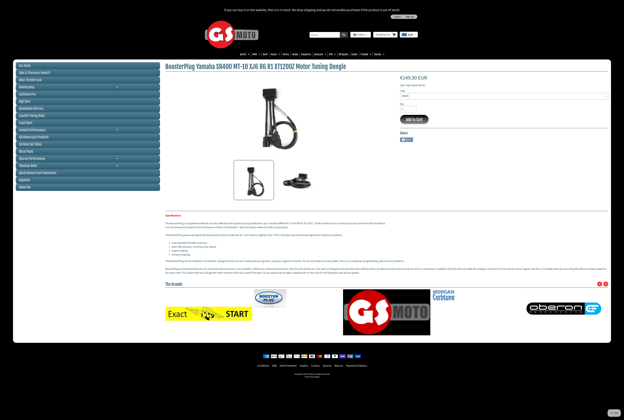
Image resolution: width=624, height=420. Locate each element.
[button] (360, 35)
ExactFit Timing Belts (32, 116)
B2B (274, 366)
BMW (256, 55)
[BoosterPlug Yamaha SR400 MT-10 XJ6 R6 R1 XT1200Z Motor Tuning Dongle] (254, 180)
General (327, 366)
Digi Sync (24, 101)
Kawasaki (320, 55)
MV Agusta (343, 54)
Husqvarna (306, 54)
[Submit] (344, 35)
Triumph (366, 55)
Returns (338, 366)
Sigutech (24, 180)
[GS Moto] (231, 34)
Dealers (304, 366)
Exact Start (25, 123)
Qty (402, 104)
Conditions (263, 366)
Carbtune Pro (27, 94)
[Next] (605, 284)
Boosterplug (82, 88)
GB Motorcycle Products (34, 137)
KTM (333, 55)
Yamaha (379, 55)
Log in (397, 16)
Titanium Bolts (82, 166)
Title (402, 91)
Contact (315, 366)
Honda (295, 54)
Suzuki (354, 54)
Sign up (410, 16)
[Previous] (599, 284)
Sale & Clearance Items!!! (34, 73)
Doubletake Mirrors (31, 109)
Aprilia (245, 55)
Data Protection (288, 366)
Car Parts (25, 66)
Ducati (276, 55)
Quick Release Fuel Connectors (37, 173)
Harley (286, 54)
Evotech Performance (82, 131)
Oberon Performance (82, 159)
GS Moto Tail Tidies (30, 144)
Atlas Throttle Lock (30, 80)
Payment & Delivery (356, 366)
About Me (25, 187)
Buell (265, 54)
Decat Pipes (26, 151)
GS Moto (311, 374)
